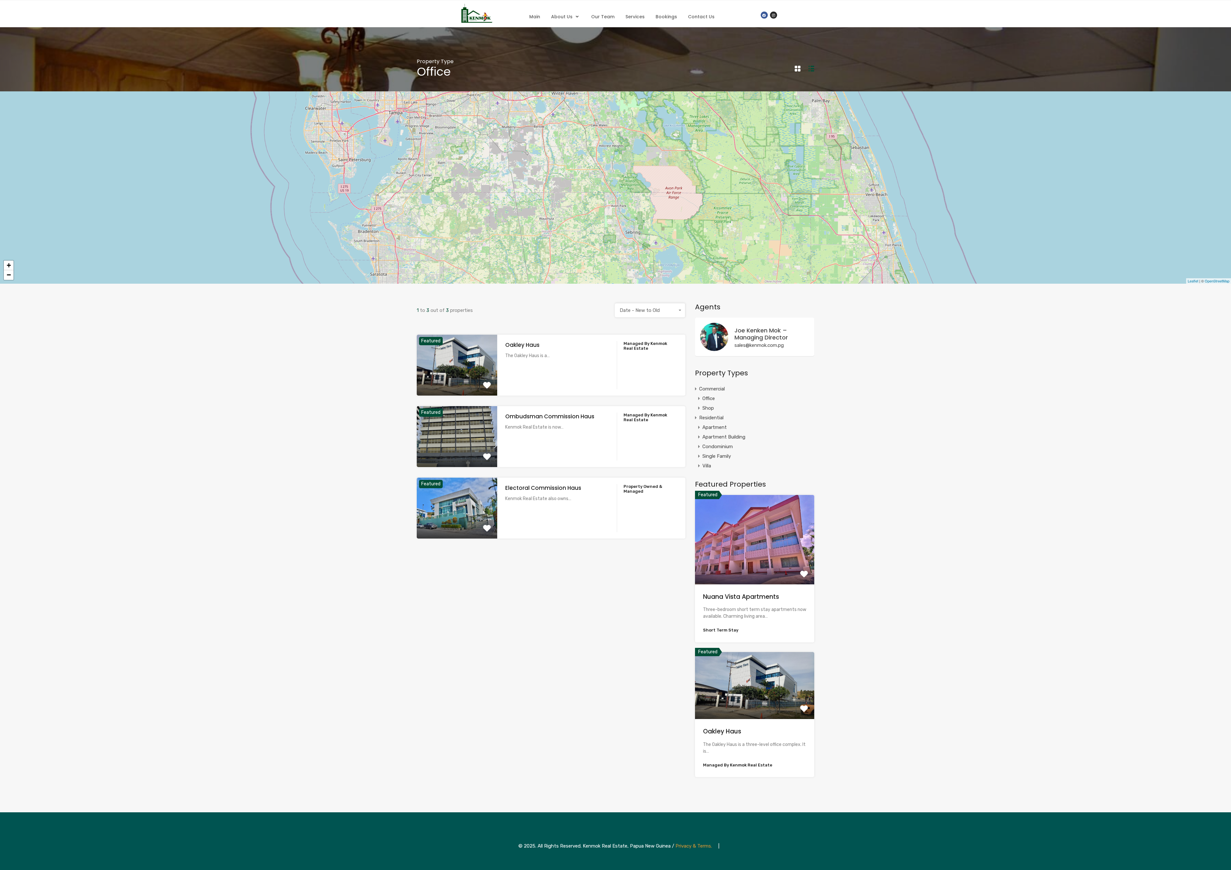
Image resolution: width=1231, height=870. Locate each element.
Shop (708, 408)
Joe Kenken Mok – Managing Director (761, 333)
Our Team (603, 16)
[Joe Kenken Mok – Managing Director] (714, 348)
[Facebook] (764, 15)
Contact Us (701, 16)
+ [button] (9, 265)
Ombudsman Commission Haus (549, 416)
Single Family (716, 456)
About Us (562, 16)
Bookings (666, 16)
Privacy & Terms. (693, 846)
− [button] (9, 275)
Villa (706, 466)
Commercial (712, 389)
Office (708, 398)
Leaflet (1193, 280)
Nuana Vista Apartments (741, 596)
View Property (457, 383)
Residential (711, 418)
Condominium (717, 446)
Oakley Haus (522, 345)
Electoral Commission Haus (543, 488)
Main (534, 16)
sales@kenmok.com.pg (759, 345)
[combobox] (650, 310)
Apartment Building (723, 437)
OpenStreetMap (1217, 280)
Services (635, 16)
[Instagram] (773, 15)
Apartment (714, 427)
